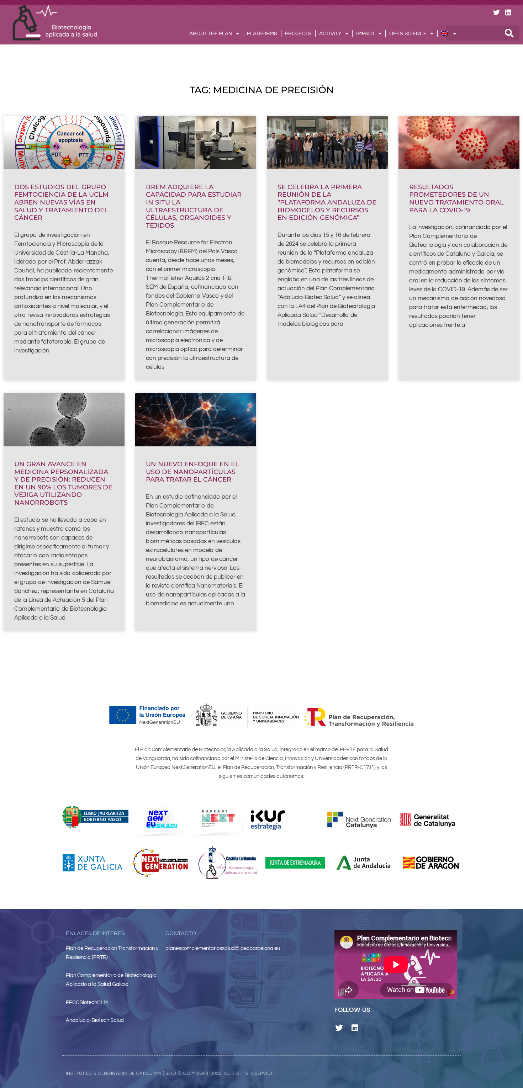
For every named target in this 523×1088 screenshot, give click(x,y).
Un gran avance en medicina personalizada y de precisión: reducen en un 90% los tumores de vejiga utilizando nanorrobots (63, 483)
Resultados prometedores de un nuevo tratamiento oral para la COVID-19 (456, 198)
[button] (343, 1073)
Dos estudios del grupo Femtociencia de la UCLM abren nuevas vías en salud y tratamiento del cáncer (61, 202)
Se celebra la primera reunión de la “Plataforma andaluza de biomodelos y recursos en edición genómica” (327, 202)
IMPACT (365, 33)
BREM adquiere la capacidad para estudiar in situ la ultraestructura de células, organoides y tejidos (194, 206)
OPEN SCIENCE (408, 33)
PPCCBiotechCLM (87, 1002)
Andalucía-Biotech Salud (95, 1020)
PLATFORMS (262, 33)
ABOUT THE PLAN (210, 33)
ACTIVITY (330, 33)
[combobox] (482, 33)
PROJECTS (298, 33)
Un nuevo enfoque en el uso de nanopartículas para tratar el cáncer (192, 471)
